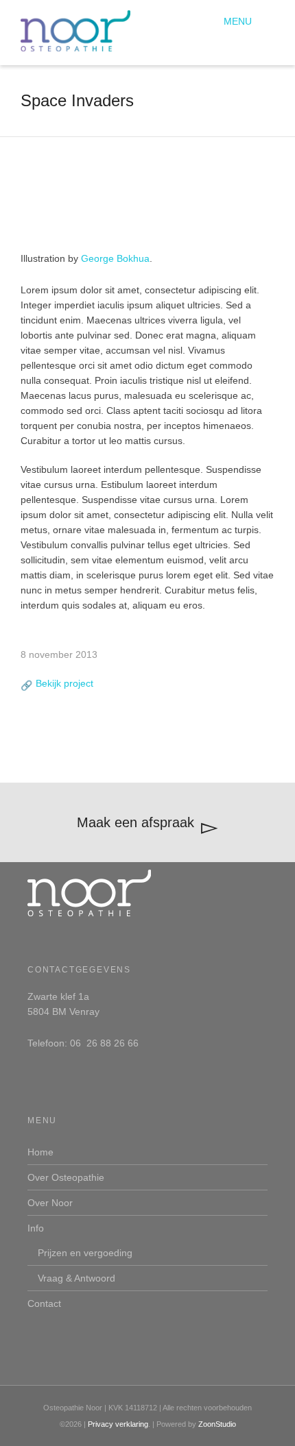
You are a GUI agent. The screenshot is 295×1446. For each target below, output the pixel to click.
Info (35, 1228)
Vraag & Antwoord (76, 1278)
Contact (44, 1303)
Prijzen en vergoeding (85, 1252)
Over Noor (50, 1202)
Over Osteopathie (65, 1177)
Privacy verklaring (118, 1424)
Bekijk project (64, 683)
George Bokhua (115, 258)
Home (40, 1152)
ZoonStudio (217, 1424)
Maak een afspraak (135, 822)
